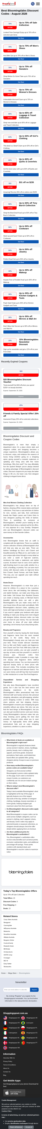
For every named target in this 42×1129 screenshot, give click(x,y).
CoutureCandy (8, 943)
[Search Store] (33, 4)
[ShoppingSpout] (8, 4)
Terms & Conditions (9, 1065)
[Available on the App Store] (14, 1093)
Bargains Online (9, 940)
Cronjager (7, 958)
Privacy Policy (7, 1061)
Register (34, 989)
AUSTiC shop (8, 955)
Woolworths (7, 966)
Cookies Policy (7, 1111)
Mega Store (12, 973)
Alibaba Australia (9, 937)
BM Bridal (7, 949)
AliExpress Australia (10, 928)
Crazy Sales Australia (10, 919)
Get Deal (21, 38)
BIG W (6, 961)
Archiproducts (8, 952)
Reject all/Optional (16, 1127)
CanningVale (8, 925)
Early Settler (8, 963)
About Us (6, 1068)
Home (3, 973)
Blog (4, 1075)
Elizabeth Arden (9, 946)
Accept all (29, 1127)
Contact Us (6, 1072)
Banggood (7, 922)
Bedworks (7, 931)
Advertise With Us (9, 1058)
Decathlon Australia (10, 934)
